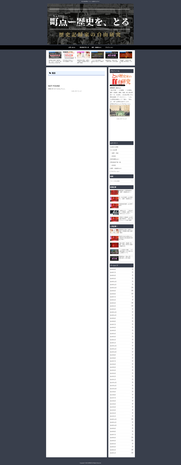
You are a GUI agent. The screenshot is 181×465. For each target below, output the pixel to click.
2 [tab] (90, 66)
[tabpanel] (55, 57)
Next (134, 58)
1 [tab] (88, 66)
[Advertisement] (76, 80)
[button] (132, 181)
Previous (47, 58)
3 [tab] (92, 66)
